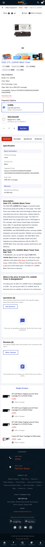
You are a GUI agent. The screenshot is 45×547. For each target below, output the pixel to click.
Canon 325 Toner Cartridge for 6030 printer (26, 436)
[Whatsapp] (15, 527)
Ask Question (10, 306)
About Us (34, 479)
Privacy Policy (20, 482)
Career (39, 485)
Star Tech (34, 263)
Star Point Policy (28, 485)
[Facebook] (20, 527)
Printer (5, 263)
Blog (14, 488)
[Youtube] (25, 527)
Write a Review (10, 352)
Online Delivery (8, 482)
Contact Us (21, 488)
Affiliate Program (13, 479)
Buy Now (23, 128)
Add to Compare (35, 13)
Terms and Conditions (34, 482)
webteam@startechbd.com (22, 511)
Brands (30, 488)
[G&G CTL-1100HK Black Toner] (22, 30)
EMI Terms (25, 479)
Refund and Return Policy (12, 485)
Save (24, 13)
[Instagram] (31, 527)
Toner (25, 206)
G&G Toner (21, 260)
